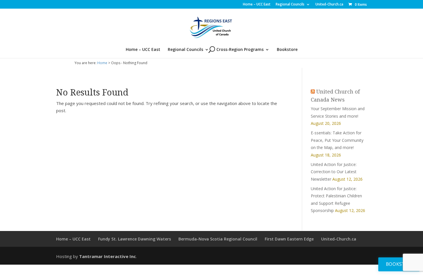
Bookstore (287, 49)
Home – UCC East (256, 5)
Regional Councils (290, 5)
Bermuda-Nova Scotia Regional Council (217, 239)
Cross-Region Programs (240, 49)
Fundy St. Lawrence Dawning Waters (134, 239)
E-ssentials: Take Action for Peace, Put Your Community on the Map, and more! (337, 140)
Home (102, 62)
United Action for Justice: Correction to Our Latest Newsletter (334, 172)
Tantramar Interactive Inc (107, 256)
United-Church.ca (329, 5)
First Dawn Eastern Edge (289, 239)
